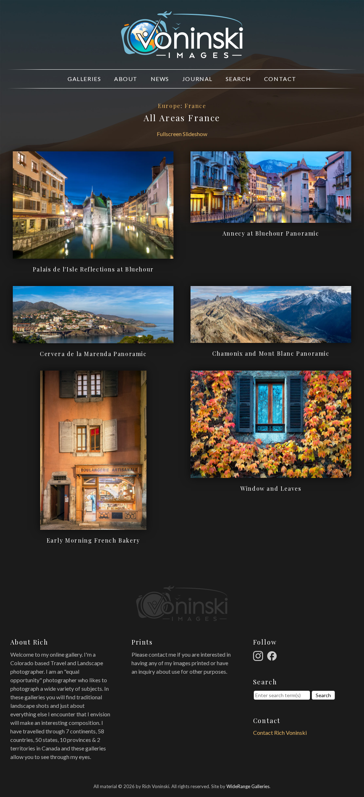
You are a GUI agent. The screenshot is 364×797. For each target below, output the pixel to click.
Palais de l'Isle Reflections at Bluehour (93, 269)
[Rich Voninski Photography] (182, 54)
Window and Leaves (270, 488)
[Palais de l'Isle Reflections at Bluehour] (93, 254)
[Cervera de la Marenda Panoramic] (93, 338)
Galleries (84, 78)
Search (238, 78)
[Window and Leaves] (271, 473)
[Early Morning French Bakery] (93, 525)
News (160, 78)
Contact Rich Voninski (280, 732)
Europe (169, 105)
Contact (280, 78)
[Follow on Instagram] (259, 655)
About (126, 78)
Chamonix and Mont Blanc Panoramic (271, 353)
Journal (197, 78)
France (195, 105)
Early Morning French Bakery (93, 540)
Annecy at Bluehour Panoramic (271, 233)
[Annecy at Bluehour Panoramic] (271, 218)
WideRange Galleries (247, 786)
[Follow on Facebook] (273, 655)
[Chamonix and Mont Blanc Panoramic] (271, 338)
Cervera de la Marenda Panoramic (93, 353)
